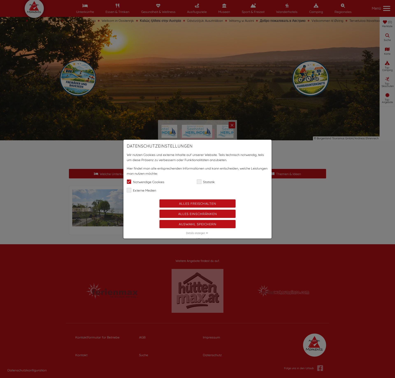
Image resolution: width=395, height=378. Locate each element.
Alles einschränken (197, 214)
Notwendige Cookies (148, 182)
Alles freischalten (197, 203)
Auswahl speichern (197, 224)
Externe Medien (144, 190)
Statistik (209, 182)
